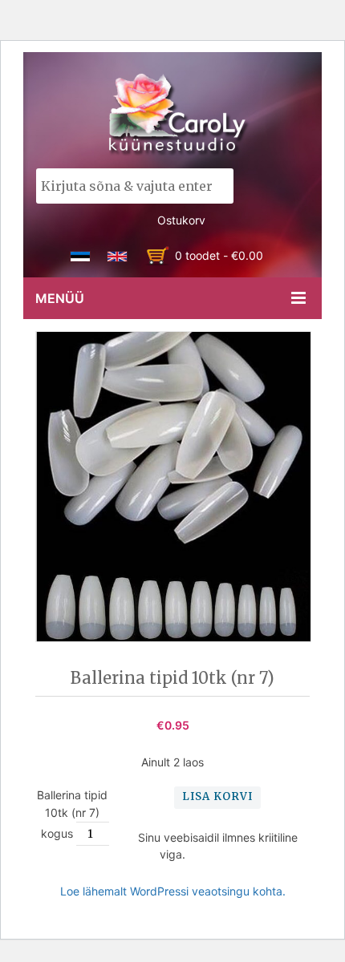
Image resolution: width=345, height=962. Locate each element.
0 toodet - (219, 255)
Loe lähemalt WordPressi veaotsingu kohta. (173, 891)
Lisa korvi (217, 796)
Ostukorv (181, 220)
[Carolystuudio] (178, 114)
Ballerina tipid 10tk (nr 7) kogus (72, 814)
